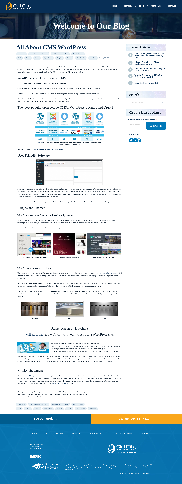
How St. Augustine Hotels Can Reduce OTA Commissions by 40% (149, 55)
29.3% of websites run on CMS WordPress (47, 149)
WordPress (93, 58)
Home (34, 434)
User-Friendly (81, 58)
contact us (67, 383)
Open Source (48, 58)
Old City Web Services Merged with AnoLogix (149, 69)
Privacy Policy (95, 434)
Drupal (28, 58)
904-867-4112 (56, 383)
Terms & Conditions (123, 434)
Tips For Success (78, 53)
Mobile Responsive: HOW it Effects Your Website (148, 76)
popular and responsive (37, 228)
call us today (34, 334)
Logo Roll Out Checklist (146, 83)
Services (46, 434)
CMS (19, 58)
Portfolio (61, 434)
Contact (76, 434)
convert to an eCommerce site (107, 273)
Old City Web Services (36, 376)
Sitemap (145, 434)
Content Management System (38, 53)
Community (21, 53)
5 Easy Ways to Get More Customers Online (146, 63)
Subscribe (156, 126)
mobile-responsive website (60, 53)
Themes (69, 58)
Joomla (37, 58)
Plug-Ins (59, 58)
